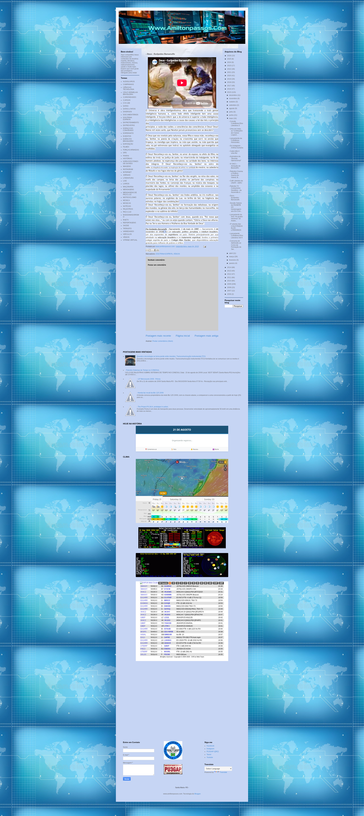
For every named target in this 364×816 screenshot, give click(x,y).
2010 (229, 281)
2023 (229, 66)
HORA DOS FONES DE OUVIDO (130, 162)
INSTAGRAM (128, 169)
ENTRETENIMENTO (131, 123)
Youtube (210, 757)
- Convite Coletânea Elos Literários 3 (236, 123)
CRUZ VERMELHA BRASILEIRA (130, 93)
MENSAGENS (128, 190)
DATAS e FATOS (129, 109)
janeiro (232, 263)
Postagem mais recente (158, 335)
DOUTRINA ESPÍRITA (164, 254)
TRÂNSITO (127, 229)
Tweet (209, 755)
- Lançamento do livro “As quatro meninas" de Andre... (236, 218)
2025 (229, 59)
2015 (229, 92)
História (126, 156)
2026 (229, 56)
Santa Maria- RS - (182, 788)
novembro (233, 98)
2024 (229, 62)
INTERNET (127, 172)
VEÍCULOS (127, 234)
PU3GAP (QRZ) (213, 752)
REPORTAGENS (129, 223)
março (231, 257)
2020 (229, 76)
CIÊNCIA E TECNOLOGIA (128, 88)
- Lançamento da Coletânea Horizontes (235, 140)
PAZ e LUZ (127, 212)
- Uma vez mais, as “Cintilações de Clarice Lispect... (236, 132)
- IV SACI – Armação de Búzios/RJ (234, 166)
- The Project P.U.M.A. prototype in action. (152, 407)
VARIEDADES (128, 231)
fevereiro (232, 260)
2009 (229, 284)
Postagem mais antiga (206, 335)
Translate (223, 772)
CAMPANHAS (128, 84)
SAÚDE (126, 226)
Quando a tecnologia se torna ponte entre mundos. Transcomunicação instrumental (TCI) (171, 356)
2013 (229, 271)
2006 (229, 294)
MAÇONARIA (128, 187)
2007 (229, 291)
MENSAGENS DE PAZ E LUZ (130, 194)
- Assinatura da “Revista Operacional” (235, 158)
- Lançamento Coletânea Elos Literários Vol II (236, 236)
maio (231, 118)
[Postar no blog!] (149, 250)
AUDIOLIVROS (129, 82)
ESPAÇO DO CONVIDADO (128, 129)
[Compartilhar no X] (152, 250)
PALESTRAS (128, 209)
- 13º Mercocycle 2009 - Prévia (148, 379)
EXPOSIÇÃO (128, 144)
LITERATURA (128, 178)
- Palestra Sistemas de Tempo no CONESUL (142, 370)
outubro (232, 102)
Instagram (210, 749)
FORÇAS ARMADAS (131, 150)
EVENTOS (127, 136)
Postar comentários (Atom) (162, 341)
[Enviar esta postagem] (204, 246)
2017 (229, 86)
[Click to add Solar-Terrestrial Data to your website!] (182, 548)
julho (231, 112)
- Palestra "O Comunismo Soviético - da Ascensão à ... (235, 189)
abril (231, 253)
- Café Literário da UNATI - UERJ (236, 182)
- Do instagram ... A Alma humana (236, 147)
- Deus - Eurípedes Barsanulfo (234, 198)
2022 (229, 69)
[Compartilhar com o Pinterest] (157, 250)
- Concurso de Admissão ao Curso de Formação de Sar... (235, 245)
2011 (229, 277)
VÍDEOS (176, 254)
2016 (229, 89)
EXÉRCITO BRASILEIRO (128, 140)
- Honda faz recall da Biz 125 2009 (150, 393)
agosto (232, 108)
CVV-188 (126, 103)
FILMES (126, 147)
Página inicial (183, 335)
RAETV (126, 220)
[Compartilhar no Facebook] (155, 250)
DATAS (125, 106)
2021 (229, 72)
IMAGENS (127, 166)
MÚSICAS (127, 203)
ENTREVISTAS (129, 125)
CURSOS (126, 100)
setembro (233, 105)
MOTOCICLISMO (129, 197)
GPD (125, 153)
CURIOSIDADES (129, 97)
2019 (229, 79)
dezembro (233, 95)
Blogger (197, 794)
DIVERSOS (127, 112)
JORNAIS (126, 175)
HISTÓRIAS (127, 159)
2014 (229, 267)
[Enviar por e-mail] (147, 250)
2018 (229, 82)
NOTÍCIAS (127, 206)
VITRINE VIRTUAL (130, 240)
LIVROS (126, 184)
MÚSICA (126, 200)
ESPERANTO (128, 133)
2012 (229, 274)
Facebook (210, 746)
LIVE (125, 181)
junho (231, 115)
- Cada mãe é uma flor (234, 152)
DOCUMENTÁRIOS (130, 115)
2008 (229, 287)
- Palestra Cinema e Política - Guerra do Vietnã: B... (236, 174)
